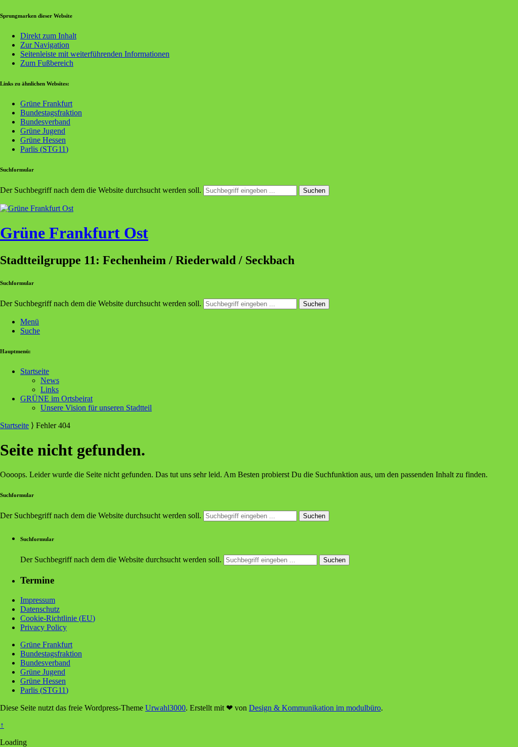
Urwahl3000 (165, 707)
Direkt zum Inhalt (48, 35)
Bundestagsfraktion (51, 112)
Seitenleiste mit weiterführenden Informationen (94, 54)
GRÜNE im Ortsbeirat (56, 398)
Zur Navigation (44, 44)
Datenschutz (40, 609)
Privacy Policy (43, 627)
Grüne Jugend (42, 131)
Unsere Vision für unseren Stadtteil (96, 407)
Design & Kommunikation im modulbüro (315, 707)
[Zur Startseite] (36, 208)
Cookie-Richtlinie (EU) (57, 618)
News (49, 380)
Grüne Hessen (43, 140)
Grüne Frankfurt (46, 103)
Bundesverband (45, 121)
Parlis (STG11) (44, 149)
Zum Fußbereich (46, 63)
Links (49, 389)
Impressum (37, 600)
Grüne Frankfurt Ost (74, 233)
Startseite (34, 371)
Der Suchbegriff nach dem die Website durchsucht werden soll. (100, 190)
